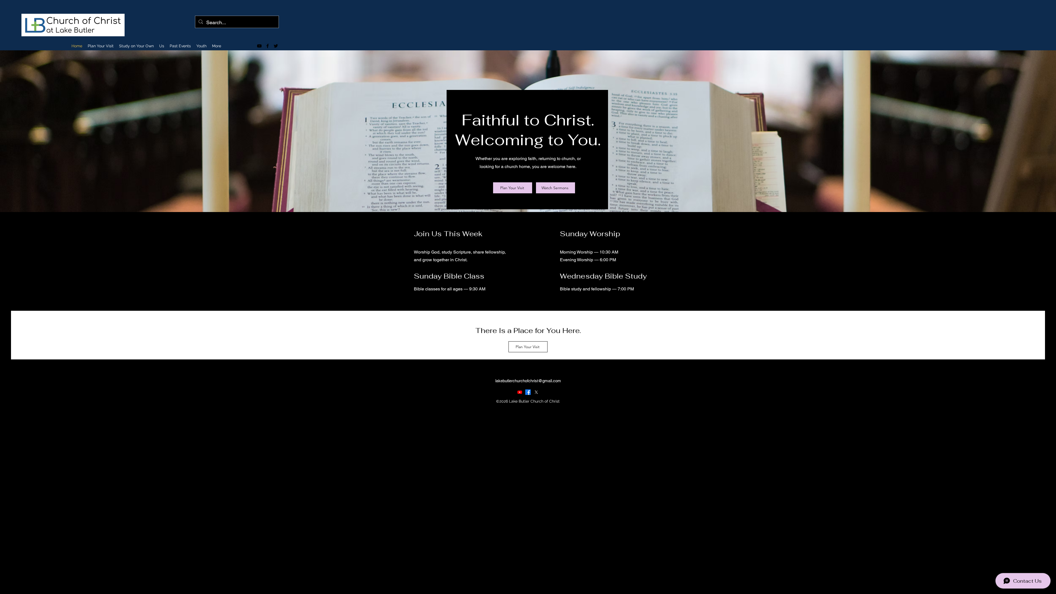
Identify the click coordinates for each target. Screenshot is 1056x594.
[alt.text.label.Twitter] (276, 46)
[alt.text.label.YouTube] (259, 46)
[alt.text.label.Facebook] (267, 46)
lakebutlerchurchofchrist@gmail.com (528, 380)
